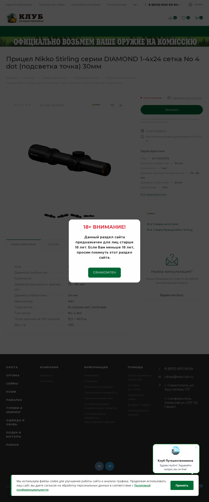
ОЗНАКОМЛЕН (104, 272)
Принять (182, 485)
